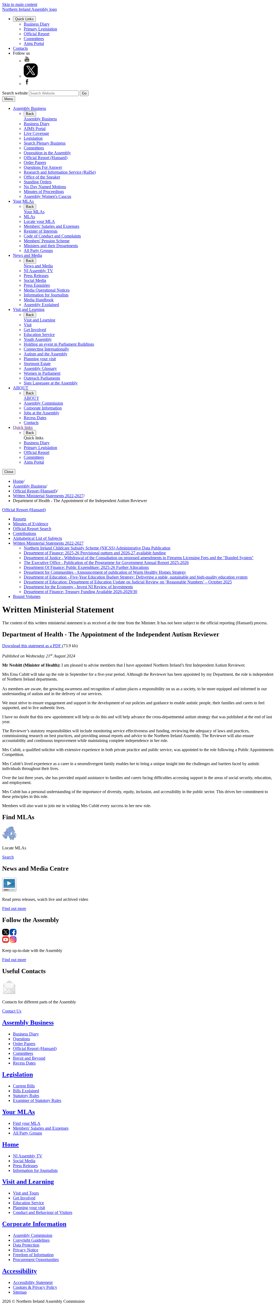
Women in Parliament (42, 373)
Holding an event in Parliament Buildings (59, 344)
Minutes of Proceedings (44, 191)
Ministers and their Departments (51, 245)
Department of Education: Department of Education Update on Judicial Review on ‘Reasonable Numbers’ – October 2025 (128, 582)
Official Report (36, 33)
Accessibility (19, 1271)
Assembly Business (29, 108)
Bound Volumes (26, 596)
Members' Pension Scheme (47, 241)
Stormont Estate (37, 363)
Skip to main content (19, 4)
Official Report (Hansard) (45, 157)
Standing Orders (37, 182)
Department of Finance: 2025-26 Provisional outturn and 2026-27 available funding (95, 553)
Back (30, 114)
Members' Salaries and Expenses (51, 226)
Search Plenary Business (44, 143)
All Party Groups (38, 250)
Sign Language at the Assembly (51, 383)
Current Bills (24, 1086)
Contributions (24, 533)
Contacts (20, 48)
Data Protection (26, 1245)
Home (18, 481)
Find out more (14, 908)
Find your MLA (26, 1123)
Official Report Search (32, 528)
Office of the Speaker (42, 177)
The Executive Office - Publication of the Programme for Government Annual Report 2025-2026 (106, 562)
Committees (34, 38)
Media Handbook (39, 299)
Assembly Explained (41, 304)
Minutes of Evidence (30, 523)
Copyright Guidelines (31, 1240)
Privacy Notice (25, 1250)
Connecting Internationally (46, 349)
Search (8, 857)
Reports (19, 519)
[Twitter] (31, 76)
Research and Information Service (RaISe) (60, 172)
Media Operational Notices (47, 290)
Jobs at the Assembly (41, 413)
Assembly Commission (43, 403)
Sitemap (20, 1292)
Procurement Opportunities (36, 1259)
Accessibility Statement (33, 1282)
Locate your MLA (39, 221)
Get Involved (35, 329)
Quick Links (24, 19)
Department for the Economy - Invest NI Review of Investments (78, 586)
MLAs (29, 216)
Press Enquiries (37, 285)
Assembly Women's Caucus (47, 196)
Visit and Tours (26, 1193)
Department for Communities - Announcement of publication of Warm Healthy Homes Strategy (105, 572)
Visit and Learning (28, 309)
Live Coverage (36, 133)
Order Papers (35, 162)
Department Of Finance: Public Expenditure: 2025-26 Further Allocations (86, 567)
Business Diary (37, 24)
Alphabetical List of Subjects (37, 538)
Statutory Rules (26, 1095)
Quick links (23, 427)
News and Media (27, 255)
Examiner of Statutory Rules (37, 1100)
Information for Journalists (46, 295)
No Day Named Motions (45, 186)
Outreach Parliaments (42, 378)
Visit (28, 325)
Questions (21, 1039)
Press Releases (36, 275)
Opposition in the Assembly (47, 152)
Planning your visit (40, 358)
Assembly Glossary (40, 368)
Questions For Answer (43, 167)
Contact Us (11, 1011)
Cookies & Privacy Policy (35, 1287)
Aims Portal (34, 43)
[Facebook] (27, 83)
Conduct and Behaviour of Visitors (42, 1212)
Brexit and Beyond (29, 1058)
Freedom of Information (33, 1254)
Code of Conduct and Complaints (52, 236)
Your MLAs (23, 201)
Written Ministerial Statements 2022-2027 (48, 495)
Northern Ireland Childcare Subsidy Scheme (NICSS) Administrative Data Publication (97, 548)
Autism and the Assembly (45, 354)
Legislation (33, 138)
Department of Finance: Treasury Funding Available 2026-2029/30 (80, 591)
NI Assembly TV (38, 270)
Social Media (35, 280)
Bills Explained (26, 1090)
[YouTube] (27, 60)
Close (8, 472)
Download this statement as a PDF (32, 645)
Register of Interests (40, 231)
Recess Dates (35, 417)
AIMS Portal (35, 128)
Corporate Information (43, 408)
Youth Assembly (38, 339)
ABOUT (20, 388)
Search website (15, 93)
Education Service (39, 334)
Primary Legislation (40, 29)
